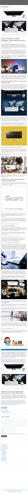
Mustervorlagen (20, 490)
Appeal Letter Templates (4, 448)
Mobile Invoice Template (5, 412)
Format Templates (3, 453)
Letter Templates (3, 455)
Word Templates (3, 460)
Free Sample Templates (4, 489)
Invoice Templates (3, 454)
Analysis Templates (4, 447)
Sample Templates (5, 410)
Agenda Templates (4, 444)
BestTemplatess (4, 6)
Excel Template (25, 489)
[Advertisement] (14, 475)
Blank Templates (3, 449)
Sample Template (20, 489)
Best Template (8, 490)
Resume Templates (4, 458)
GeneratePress (19, 491)
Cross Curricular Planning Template (7, 411)
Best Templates (15, 489)
